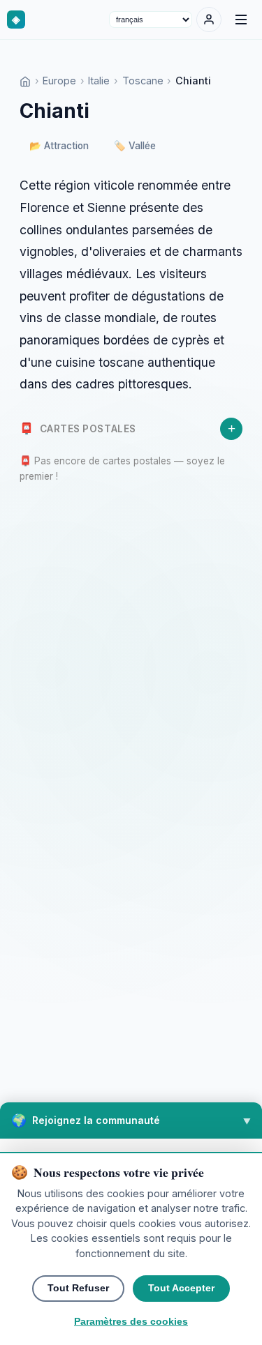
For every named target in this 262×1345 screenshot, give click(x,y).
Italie (99, 80)
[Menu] (241, 19)
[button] (131, 1120)
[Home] (25, 81)
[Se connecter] (208, 19)
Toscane (142, 80)
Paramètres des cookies (131, 1321)
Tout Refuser (78, 1288)
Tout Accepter (181, 1288)
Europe (59, 80)
